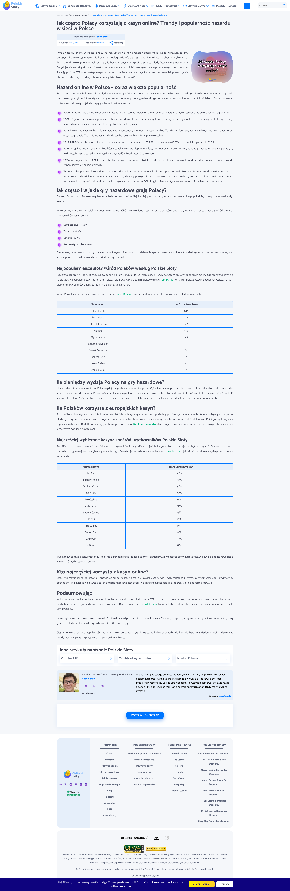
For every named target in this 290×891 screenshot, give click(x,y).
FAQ (109, 809)
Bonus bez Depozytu (79, 6)
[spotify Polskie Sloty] (86, 784)
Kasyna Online (48, 6)
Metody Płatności (226, 6)
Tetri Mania (166, 280)
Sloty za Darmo (197, 6)
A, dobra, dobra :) (201, 884)
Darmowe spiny (144, 766)
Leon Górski (101, 37)
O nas (109, 754)
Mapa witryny (110, 815)
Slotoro (179, 766)
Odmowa (225, 884)
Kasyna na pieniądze (144, 784)
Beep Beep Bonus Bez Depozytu (214, 793)
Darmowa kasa (144, 772)
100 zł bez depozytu (144, 778)
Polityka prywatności (110, 772)
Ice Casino (179, 760)
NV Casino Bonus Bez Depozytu (214, 762)
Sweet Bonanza (124, 294)
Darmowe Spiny (108, 6)
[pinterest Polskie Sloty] (81, 784)
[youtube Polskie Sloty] (61, 784)
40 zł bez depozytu (144, 424)
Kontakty (109, 760)
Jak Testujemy (109, 778)
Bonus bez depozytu (144, 760)
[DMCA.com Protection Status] (155, 849)
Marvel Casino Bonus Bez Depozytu (214, 772)
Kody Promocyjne (166, 6)
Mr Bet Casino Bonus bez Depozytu (214, 813)
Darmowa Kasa (136, 6)
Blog (109, 791)
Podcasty (109, 797)
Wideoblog (109, 803)
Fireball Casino (148, 604)
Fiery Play (179, 784)
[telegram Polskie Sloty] (71, 784)
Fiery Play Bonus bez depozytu (214, 821)
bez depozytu (174, 451)
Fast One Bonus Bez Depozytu (214, 754)
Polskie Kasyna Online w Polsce (144, 754)
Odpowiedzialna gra (109, 784)
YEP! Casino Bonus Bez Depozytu (214, 803)
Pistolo (179, 772)
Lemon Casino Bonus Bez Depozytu (214, 782)
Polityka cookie (110, 766)
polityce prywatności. (121, 886)
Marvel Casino (179, 791)
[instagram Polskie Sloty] (76, 784)
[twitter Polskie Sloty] (66, 784)
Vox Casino (179, 778)
